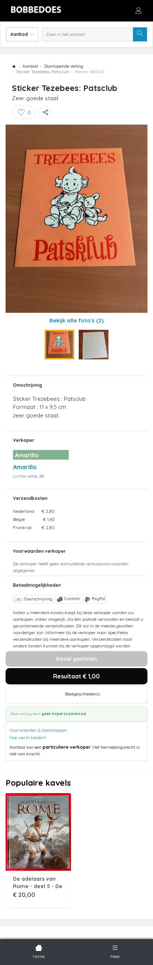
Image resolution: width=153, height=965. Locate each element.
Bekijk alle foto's (76, 320)
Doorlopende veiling (63, 66)
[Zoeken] (140, 34)
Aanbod (30, 66)
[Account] (138, 10)
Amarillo (25, 467)
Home (39, 956)
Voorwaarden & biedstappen (38, 730)
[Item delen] (45, 112)
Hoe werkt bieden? (27, 737)
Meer (115, 956)
